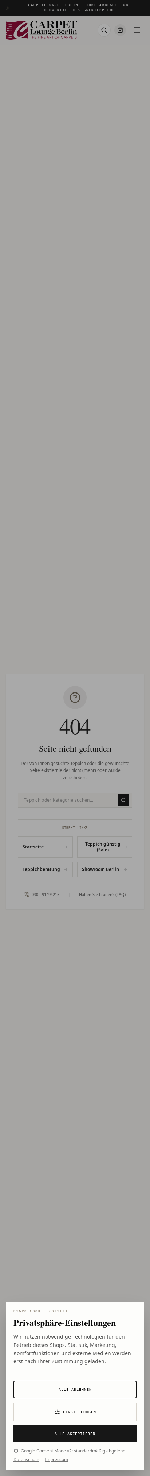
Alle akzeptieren (75, 1434)
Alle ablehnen (75, 1389)
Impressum (56, 1460)
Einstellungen (79, 1412)
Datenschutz (26, 1460)
